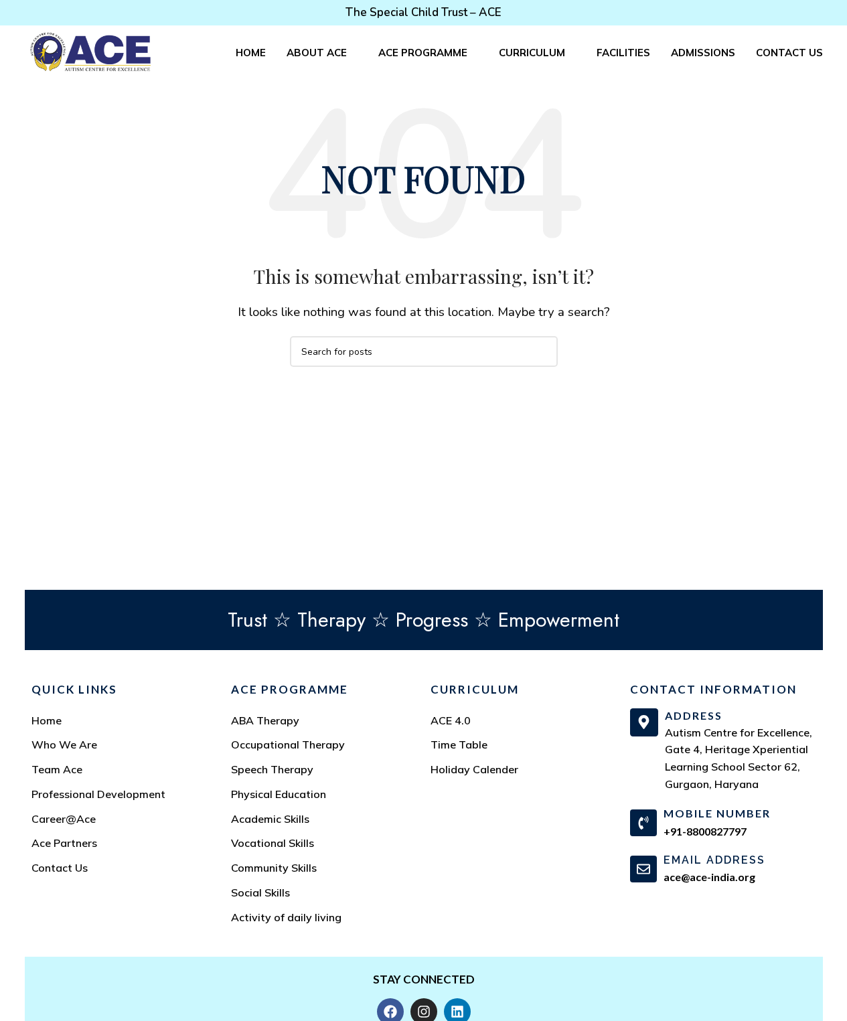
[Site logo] (90, 51)
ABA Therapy (265, 720)
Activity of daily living (286, 917)
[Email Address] (643, 869)
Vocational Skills (272, 843)
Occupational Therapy (288, 744)
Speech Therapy (272, 769)
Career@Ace (63, 819)
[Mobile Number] (643, 822)
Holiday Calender (474, 769)
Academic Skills (270, 819)
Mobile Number (717, 813)
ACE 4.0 (451, 720)
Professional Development (98, 794)
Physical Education (278, 794)
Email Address (714, 860)
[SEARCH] (542, 351)
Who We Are (64, 744)
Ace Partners (64, 843)
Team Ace (56, 769)
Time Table (459, 744)
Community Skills (274, 867)
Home (46, 720)
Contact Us (59, 867)
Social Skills (260, 892)
